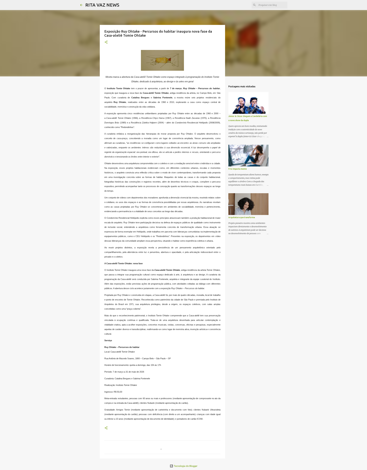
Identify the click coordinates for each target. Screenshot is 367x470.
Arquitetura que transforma (241, 217)
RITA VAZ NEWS (102, 4)
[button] (106, 42)
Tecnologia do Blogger (185, 466)
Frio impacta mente (237, 169)
